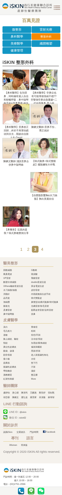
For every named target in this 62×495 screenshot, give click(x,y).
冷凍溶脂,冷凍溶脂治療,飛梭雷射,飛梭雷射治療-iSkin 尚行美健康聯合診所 (24, 470)
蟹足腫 (34, 375)
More (33, 379)
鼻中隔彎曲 (8, 314)
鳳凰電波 (7, 274)
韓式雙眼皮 (36, 298)
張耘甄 (51, 392)
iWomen (13, 445)
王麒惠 (33, 392)
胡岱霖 (6, 397)
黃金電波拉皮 (37, 286)
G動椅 (34, 270)
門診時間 (34, 432)
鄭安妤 (42, 392)
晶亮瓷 (6, 298)
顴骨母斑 (7, 355)
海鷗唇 (6, 302)
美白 (5, 327)
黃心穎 (15, 392)
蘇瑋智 (51, 397)
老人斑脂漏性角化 (39, 355)
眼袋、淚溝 (8, 351)
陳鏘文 (15, 397)
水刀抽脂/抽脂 (10, 290)
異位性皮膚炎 (9, 347)
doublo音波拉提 (38, 282)
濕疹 (33, 371)
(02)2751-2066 (17, 484)
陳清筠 (24, 392)
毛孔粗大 (7, 331)
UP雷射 (7, 278)
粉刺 (33, 331)
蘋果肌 (6, 363)
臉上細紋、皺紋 (10, 339)
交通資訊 (21, 432)
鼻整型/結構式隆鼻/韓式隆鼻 (44, 302)
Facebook (50, 432)
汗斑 (33, 367)
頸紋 (5, 343)
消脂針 (6, 294)
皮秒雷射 (35, 290)
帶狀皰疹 (7, 371)
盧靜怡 (6, 392)
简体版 (24, 445)
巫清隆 (42, 397)
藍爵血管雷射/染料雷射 (42, 310)
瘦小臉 (6, 359)
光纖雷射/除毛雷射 (40, 306)
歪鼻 (33, 314)
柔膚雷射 (7, 310)
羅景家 (33, 397)
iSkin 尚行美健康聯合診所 (27, 7)
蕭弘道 (24, 397)
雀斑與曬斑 (36, 347)
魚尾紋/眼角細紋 (39, 343)
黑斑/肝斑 (35, 351)
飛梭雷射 (35, 278)
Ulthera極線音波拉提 (13, 286)
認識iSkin (7, 432)
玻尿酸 (34, 274)
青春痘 (34, 327)
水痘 (33, 359)
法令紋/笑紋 (36, 339)
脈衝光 (6, 306)
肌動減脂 (7, 270)
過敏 (5, 335)
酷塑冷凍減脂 (9, 282)
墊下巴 (34, 363)
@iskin (23, 412)
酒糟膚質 (7, 375)
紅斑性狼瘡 (8, 379)
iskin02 (22, 418)
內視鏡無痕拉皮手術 (40, 294)
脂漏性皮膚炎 (9, 367)
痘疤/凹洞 (35, 335)
